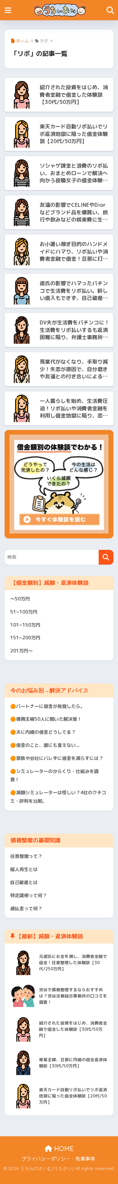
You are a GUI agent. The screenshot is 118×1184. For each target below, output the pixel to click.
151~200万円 (25, 637)
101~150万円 (25, 625)
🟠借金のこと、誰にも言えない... (45, 745)
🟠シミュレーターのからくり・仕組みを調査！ (54, 775)
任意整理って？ (26, 856)
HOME (63, 1148)
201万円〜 (21, 651)
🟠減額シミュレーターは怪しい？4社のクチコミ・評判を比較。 (58, 796)
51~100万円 (23, 612)
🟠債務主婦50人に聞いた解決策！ (46, 719)
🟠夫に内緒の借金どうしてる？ (43, 732)
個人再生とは (24, 869)
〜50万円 (20, 599)
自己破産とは (24, 882)
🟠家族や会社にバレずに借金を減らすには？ (56, 758)
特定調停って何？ (28, 895)
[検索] (106, 557)
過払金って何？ (26, 908)
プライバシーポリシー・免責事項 (58, 1158)
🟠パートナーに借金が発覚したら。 (47, 706)
